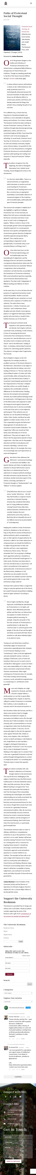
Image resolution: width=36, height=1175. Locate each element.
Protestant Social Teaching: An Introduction (27, 29)
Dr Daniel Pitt (13, 1047)
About (5, 931)
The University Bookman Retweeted (17, 1013)
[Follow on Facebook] (6, 1097)
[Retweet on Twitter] (8, 1013)
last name (7, 968)
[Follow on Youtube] (20, 1097)
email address (9, 957)
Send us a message (13, 1161)
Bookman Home (9, 928)
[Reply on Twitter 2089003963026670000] (10, 1069)
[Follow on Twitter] (10, 1097)
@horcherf (22, 1016)
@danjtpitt (21, 1047)
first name (8, 963)
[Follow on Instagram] (15, 1097)
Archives (6, 938)
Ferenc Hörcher (14, 1017)
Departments (8, 935)
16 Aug (28, 1016)
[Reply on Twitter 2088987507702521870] (10, 1039)
